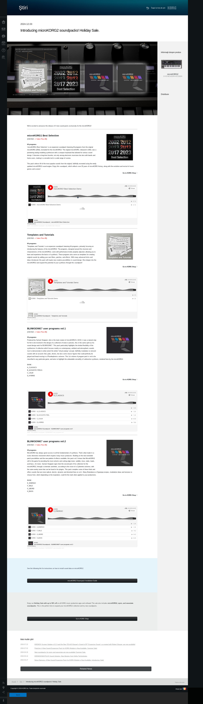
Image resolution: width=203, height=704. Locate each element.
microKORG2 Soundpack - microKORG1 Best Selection (45, 225)
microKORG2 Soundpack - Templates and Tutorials (45, 319)
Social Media (4, 692)
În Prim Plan (4, 36)
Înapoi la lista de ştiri (158, 8)
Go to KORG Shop (129, 173)
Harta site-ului (179, 682)
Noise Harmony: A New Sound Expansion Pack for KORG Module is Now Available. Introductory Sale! (69, 660)
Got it (18, 695)
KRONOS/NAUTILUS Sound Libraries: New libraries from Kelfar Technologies (61, 656)
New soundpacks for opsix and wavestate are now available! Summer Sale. (60, 652)
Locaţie (4, 687)
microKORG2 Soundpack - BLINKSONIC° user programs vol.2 (47, 548)
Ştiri (4, 683)
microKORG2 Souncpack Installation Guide (82, 581)
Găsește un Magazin (4, 57)
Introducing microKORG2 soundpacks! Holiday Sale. (44, 682)
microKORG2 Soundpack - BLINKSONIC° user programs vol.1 (47, 432)
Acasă (4, 22)
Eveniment (4, 43)
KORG (28, 225)
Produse (4, 29)
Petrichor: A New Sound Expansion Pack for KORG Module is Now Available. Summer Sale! (66, 648)
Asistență (4, 50)
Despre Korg (4, 700)
